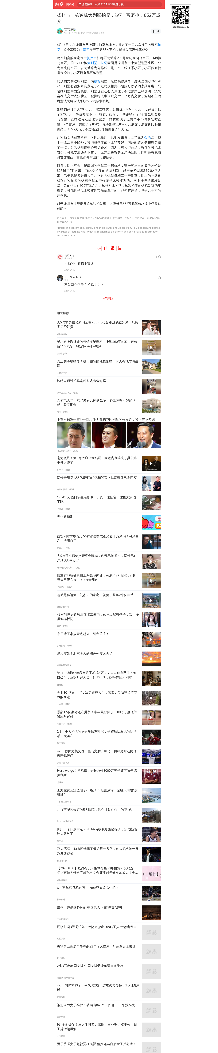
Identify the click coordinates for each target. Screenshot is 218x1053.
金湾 (147, 137)
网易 (59, 4)
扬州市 (92, 58)
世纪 (104, 63)
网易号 (70, 4)
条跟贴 (108, 298)
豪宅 (86, 49)
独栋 (97, 81)
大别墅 (92, 63)
